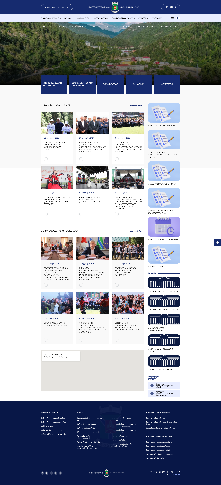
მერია (67, 18)
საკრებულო (82, 18)
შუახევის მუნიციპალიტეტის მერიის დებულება (123, 431)
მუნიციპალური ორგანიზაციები (84, 437)
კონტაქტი (171, 7)
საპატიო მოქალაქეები (51, 430)
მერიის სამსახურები (86, 428)
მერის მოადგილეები (86, 424)
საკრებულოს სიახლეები (60, 231)
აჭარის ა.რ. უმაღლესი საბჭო (159, 454)
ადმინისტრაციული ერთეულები (82, 84)
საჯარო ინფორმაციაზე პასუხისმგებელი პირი (87, 447)
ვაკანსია (138, 84)
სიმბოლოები (47, 426)
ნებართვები (110, 84)
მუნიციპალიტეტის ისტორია (53, 422)
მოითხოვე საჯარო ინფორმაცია (160, 428)
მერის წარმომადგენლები (88, 442)
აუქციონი (167, 84)
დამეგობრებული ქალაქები (53, 434)
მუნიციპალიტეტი (50, 18)
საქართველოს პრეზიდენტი (159, 442)
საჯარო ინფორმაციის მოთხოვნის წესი (161, 423)
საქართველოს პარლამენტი (159, 450)
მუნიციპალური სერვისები (52, 84)
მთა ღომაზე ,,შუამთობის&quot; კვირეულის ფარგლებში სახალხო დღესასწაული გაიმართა (86, 27)
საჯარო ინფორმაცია (122, 18)
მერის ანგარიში (117, 440)
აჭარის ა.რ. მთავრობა (156, 458)
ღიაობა (142, 18)
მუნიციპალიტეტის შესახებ (53, 418)
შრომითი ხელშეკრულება (88, 432)
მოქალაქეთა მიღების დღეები (120, 419)
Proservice (176, 474)
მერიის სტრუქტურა (119, 436)
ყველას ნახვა (136, 105)
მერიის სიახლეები (55, 105)
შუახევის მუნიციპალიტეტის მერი (89, 419)
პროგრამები (101, 18)
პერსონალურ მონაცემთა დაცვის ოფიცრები (122, 445)
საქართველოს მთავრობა (158, 446)
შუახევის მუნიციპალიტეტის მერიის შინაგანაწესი (123, 425)
